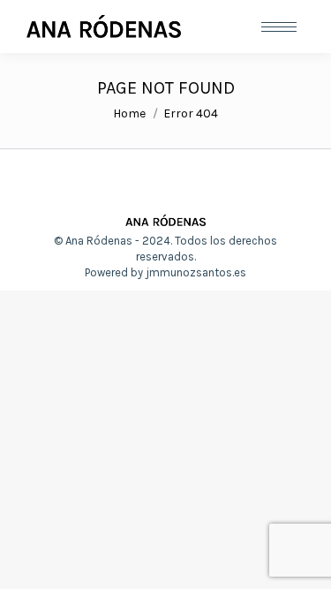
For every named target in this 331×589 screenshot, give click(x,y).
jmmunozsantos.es (196, 272)
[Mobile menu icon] (279, 26)
